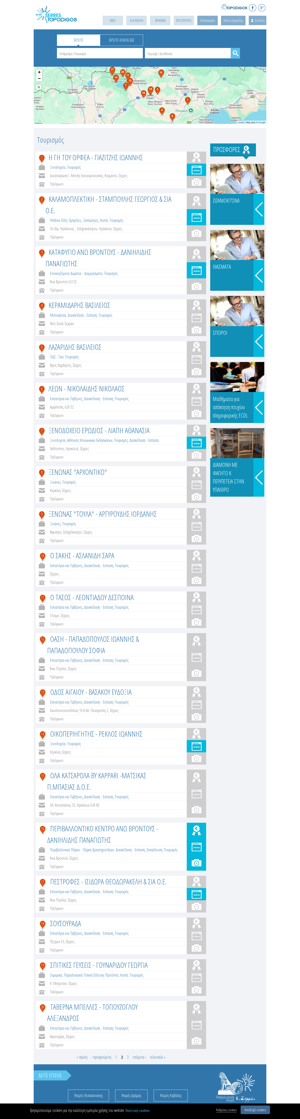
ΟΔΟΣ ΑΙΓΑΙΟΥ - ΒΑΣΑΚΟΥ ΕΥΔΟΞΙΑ (91, 692)
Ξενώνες (55, 482)
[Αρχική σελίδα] (62, 19)
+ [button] (39, 72)
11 (42, 597)
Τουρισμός (74, 167)
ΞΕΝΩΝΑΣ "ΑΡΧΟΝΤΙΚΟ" (78, 472)
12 (42, 639)
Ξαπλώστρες (90, 220)
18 (42, 923)
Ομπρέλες (75, 220)
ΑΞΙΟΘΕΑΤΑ (136, 20)
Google (261, 122)
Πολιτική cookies (138, 1110)
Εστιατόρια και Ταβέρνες (66, 398)
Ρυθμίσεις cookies (226, 1110)
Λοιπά (104, 220)
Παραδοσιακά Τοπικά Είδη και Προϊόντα (91, 975)
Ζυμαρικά (56, 975)
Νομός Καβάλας (170, 1095)
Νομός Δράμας (131, 1095)
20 (42, 1006)
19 (42, 965)
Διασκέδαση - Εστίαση (82, 315)
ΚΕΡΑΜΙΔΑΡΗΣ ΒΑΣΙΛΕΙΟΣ (79, 305)
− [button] (39, 78)
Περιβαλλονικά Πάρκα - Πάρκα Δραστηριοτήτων (82, 850)
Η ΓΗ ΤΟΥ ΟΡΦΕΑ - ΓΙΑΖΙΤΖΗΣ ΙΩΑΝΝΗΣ (96, 157)
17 (42, 881)
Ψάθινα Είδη (58, 220)
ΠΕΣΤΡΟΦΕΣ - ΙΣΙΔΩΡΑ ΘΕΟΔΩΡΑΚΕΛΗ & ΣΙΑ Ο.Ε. (108, 881)
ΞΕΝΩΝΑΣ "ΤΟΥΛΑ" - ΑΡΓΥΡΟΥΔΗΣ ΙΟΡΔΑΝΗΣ (103, 513)
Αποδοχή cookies (255, 1109)
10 (42, 555)
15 (42, 775)
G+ (261, 7)
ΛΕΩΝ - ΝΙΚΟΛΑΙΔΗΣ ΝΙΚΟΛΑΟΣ (86, 388)
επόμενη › (139, 1057)
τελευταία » (157, 1057)
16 (42, 828)
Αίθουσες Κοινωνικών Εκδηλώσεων (89, 440)
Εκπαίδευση (154, 850)
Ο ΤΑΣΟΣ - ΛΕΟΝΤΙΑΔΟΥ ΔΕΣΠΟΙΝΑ (92, 597)
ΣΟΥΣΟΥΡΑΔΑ (65, 923)
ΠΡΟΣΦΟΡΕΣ (184, 20)
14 (42, 733)
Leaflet (241, 122)
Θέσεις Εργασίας (233, 20)
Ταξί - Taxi (56, 357)
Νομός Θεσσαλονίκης (88, 1095)
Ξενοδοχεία (58, 167)
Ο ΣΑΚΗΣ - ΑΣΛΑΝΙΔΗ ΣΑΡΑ (82, 555)
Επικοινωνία (207, 20)
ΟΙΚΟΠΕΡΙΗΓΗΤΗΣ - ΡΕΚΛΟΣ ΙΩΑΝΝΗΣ (96, 733)
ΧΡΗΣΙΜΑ (160, 20)
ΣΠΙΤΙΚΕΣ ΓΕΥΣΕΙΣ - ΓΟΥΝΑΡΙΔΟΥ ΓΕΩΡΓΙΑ (99, 965)
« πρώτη (82, 1057)
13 (42, 692)
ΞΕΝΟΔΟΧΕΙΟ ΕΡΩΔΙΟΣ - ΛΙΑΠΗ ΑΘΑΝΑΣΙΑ (99, 430)
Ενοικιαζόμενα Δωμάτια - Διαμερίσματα (76, 273)
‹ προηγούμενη (101, 1057)
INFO (113, 20)
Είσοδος (260, 20)
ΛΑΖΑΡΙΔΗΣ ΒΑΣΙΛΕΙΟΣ (75, 347)
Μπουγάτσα (58, 315)
